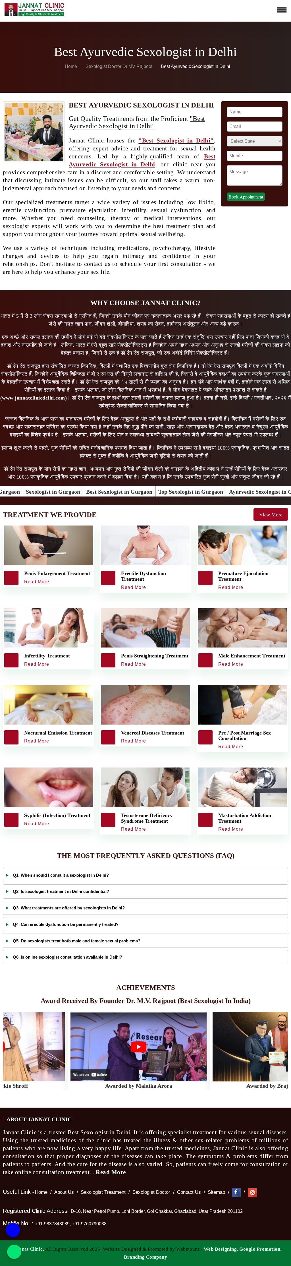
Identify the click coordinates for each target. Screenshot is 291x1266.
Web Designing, (221, 1249)
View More (270, 514)
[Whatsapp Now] (14, 1252)
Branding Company (145, 1257)
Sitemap (216, 1192)
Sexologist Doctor (151, 1192)
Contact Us (189, 1192)
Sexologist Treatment (103, 1192)
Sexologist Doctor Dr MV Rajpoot (119, 66)
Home (70, 66)
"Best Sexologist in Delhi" (176, 140)
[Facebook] (236, 1192)
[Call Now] (13, 1226)
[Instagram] (252, 1192)
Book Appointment (245, 197)
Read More (111, 1172)
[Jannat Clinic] (34, 8)
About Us (64, 1192)
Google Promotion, (260, 1249)
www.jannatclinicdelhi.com (33, 398)
